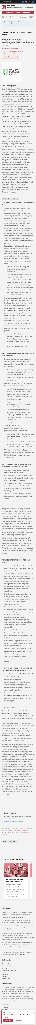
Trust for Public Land (10, 48)
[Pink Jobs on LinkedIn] (33, 2)
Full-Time (26, 828)
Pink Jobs (11, 6)
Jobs (8, 30)
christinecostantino (16, 51)
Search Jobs (6, 964)
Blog (3, 972)
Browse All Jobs (7, 966)
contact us (15, 945)
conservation (9, 830)
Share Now (8, 1020)
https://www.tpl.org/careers (13, 821)
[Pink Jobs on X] (30, 2)
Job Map (4, 968)
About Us (5, 974)
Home (4, 30)
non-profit (15, 832)
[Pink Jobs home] (4, 7)
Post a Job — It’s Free (9, 970)
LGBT (13, 828)
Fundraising (17, 830)
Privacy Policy (6, 978)
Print (4, 841)
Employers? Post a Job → (17, 12)
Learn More (19, 1020)
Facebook (5, 1007)
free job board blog (17, 917)
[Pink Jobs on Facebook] (23, 2)
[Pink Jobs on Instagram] (26, 2)
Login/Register (6, 2)
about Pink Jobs (28, 943)
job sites (30, 926)
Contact (4, 976)
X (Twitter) (5, 1009)
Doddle (22, 954)
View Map (12, 841)
